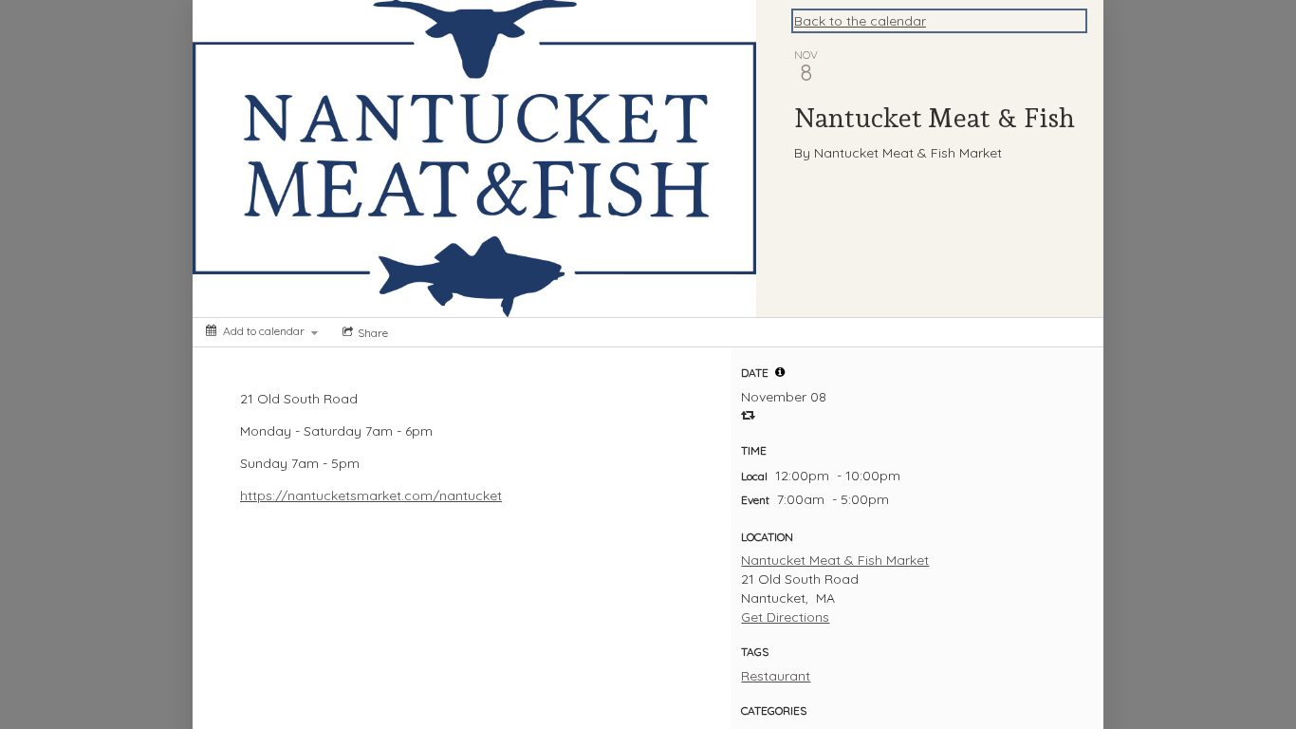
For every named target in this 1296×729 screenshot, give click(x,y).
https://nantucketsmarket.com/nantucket (371, 495)
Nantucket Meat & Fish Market (835, 560)
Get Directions (785, 617)
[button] (780, 372)
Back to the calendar (860, 20)
